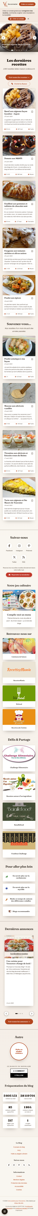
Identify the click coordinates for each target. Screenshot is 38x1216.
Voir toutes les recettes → (19, 77)
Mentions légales (19, 1180)
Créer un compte (27, 4)
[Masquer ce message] (28, 18)
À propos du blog (19, 1147)
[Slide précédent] (3, 38)
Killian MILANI (18, 1203)
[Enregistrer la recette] (32, 111)
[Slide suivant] (35, 38)
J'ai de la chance (20, 84)
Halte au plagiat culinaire (19, 1154)
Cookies (19, 1190)
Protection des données (19, 1183)
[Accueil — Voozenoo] (5, 4)
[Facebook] (9, 1165)
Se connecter (12, 4)
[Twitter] (24, 1165)
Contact (19, 1176)
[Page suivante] (32, 1013)
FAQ (19, 1150)
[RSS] (29, 1165)
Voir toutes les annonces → (19, 1022)
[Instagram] (14, 1165)
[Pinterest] (19, 1165)
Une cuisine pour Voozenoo (16, 1201)
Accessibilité (19, 1186)
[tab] (11, 50)
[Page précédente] (6, 1013)
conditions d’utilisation (21, 1208)
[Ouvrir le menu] (5, 1211)
